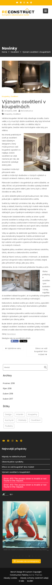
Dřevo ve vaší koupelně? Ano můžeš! (40, 351)
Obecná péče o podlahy (12, 462)
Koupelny (6, 96)
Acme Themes (35, 575)
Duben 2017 (8, 399)
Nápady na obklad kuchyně (14, 456)
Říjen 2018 (7, 388)
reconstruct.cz (25, 504)
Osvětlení (14, 96)
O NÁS (21, 581)
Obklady (22, 420)
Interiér (19, 414)
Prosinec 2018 (9, 383)
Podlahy (9, 426)
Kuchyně (9, 420)
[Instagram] (46, 545)
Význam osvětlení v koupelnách (16, 472)
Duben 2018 (8, 393)
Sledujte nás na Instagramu (28, 561)
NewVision (11, 334)
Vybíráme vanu (14, 348)
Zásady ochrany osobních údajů (34, 578)
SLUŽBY (30, 581)
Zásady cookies (10, 578)
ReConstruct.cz (27, 111)
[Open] (26, 524)
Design (8, 414)
